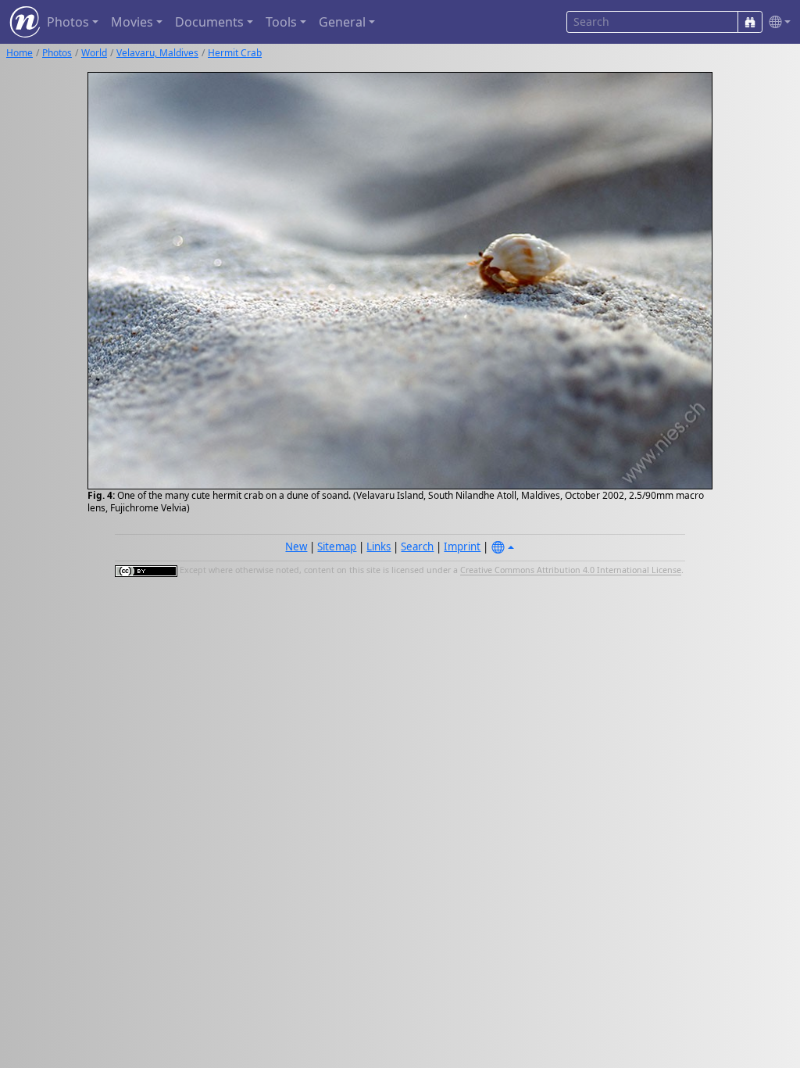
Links (378, 546)
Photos (57, 52)
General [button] (342, 21)
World (94, 52)
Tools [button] (281, 21)
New (296, 546)
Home (19, 52)
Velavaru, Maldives (157, 52)
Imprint (462, 546)
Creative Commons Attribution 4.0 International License (570, 570)
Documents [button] (209, 21)
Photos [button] (68, 21)
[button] (776, 22)
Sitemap (336, 546)
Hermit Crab (235, 52)
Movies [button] (132, 21)
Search (417, 546)
